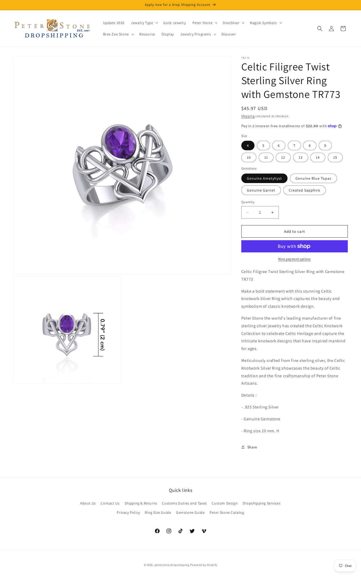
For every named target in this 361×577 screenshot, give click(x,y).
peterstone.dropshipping (172, 565)
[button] (144, 22)
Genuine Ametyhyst (264, 178)
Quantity (247, 202)
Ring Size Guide (158, 512)
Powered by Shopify (203, 565)
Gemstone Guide (190, 512)
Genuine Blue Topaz (313, 178)
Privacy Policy (128, 512)
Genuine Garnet (261, 190)
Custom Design (225, 503)
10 (249, 157)
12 (283, 157)
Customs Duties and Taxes (184, 503)
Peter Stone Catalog (227, 512)
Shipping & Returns (140, 503)
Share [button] (252, 447)
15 (335, 157)
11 (266, 157)
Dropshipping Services (262, 503)
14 (318, 157)
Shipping (248, 116)
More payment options (294, 259)
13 (301, 157)
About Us (88, 503)
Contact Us (110, 503)
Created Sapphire (304, 190)
